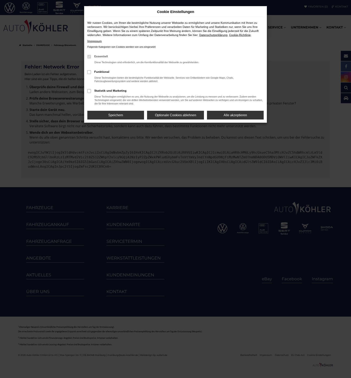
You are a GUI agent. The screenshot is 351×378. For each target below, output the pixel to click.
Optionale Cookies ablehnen (175, 115)
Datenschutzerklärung (213, 35)
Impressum (94, 41)
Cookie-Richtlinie (240, 35)
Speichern (115, 115)
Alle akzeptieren (235, 115)
